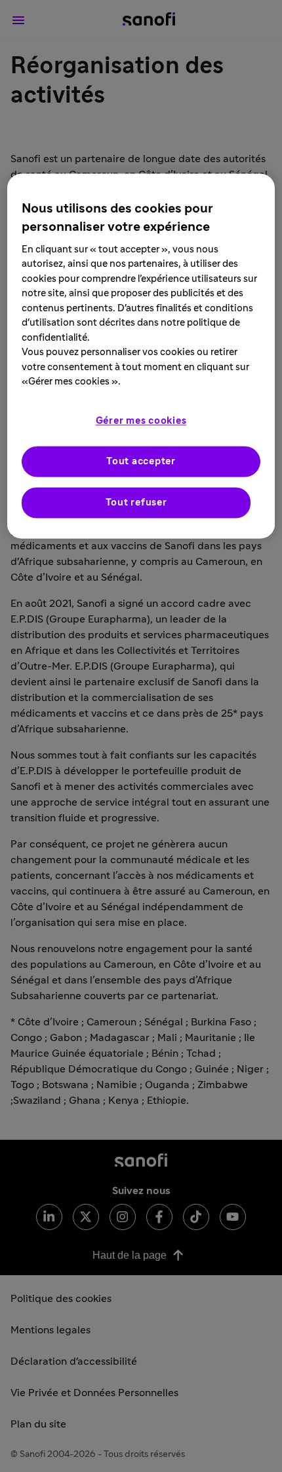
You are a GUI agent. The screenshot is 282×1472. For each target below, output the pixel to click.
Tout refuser (136, 502)
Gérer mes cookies (141, 421)
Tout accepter (141, 461)
